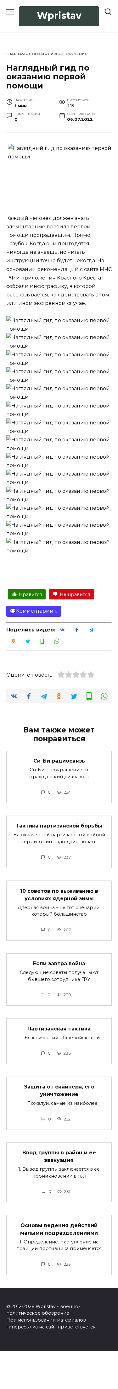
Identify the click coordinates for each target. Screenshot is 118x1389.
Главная (15, 54)
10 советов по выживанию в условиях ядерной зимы (59, 894)
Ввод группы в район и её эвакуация (59, 1156)
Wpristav (59, 15)
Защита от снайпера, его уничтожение (59, 1090)
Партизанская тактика (59, 1028)
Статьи (36, 54)
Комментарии (34, 611)
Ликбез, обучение (67, 54)
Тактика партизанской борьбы (59, 826)
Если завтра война (59, 963)
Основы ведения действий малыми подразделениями (59, 1229)
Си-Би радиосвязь (59, 761)
